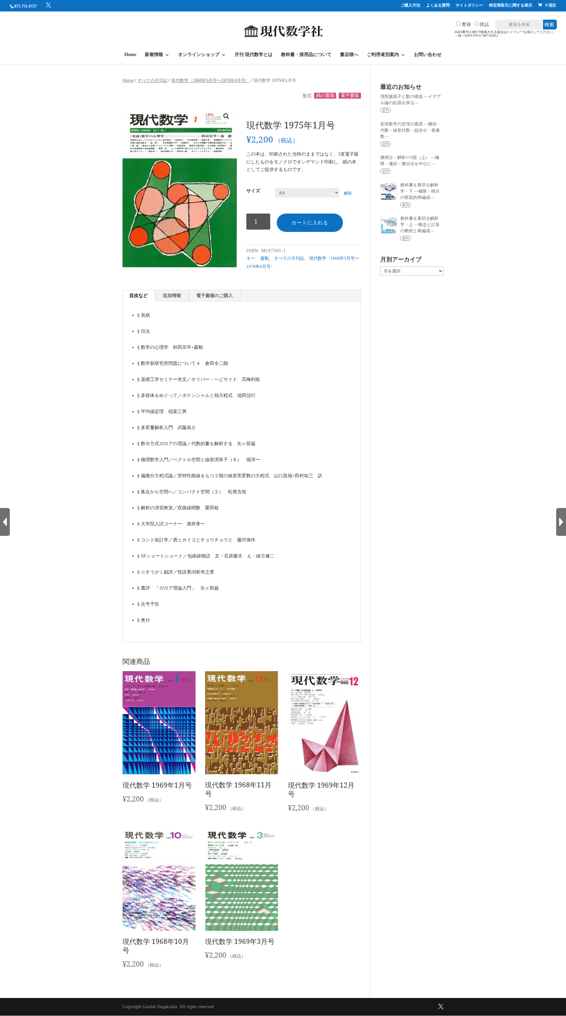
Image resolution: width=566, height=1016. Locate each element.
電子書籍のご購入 (214, 295)
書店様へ (349, 54)
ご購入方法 (410, 5)
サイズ (253, 190)
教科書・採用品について (306, 54)
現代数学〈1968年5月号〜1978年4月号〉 (210, 80)
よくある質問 (438, 5)
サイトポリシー (469, 5)
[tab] (138, 295)
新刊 (405, 205)
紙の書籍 (325, 95)
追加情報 (172, 295)
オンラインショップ (198, 54)
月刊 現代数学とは (254, 54)
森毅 (264, 258)
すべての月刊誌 (152, 80)
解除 (348, 193)
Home (130, 54)
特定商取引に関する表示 (510, 5)
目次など (138, 295)
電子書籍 (350, 95)
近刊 (385, 110)
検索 (549, 24)
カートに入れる (310, 222)
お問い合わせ (428, 54)
